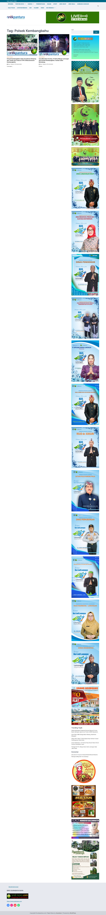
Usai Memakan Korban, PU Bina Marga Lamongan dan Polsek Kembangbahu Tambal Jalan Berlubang (54, 60)
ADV (30, 8)
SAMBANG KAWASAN (83, 4)
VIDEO (42, 8)
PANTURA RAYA (19, 4)
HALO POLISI (11, 8)
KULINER (36, 8)
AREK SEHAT (62, 4)
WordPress (73, 913)
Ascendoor (59, 913)
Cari (72, 29)
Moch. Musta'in (11, 64)
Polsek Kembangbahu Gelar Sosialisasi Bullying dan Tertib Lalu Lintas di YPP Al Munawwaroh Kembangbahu (21, 60)
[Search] (98, 6)
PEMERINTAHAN (40, 4)
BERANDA (10, 4)
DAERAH (30, 4)
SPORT (55, 4)
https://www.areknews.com (14, 901)
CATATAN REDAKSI (22, 8)
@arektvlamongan (13, 887)
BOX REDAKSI (50, 8)
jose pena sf (74, 754)
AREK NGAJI (71, 4)
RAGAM (49, 4)
